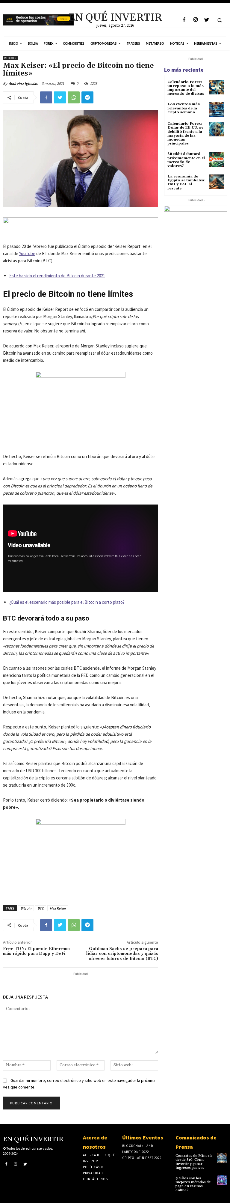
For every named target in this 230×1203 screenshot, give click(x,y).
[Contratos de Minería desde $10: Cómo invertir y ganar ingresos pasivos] (222, 1158)
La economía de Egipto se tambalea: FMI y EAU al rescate (186, 182)
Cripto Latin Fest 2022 (141, 1158)
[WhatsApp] (74, 97)
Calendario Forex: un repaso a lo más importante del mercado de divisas (185, 88)
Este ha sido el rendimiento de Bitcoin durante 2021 (57, 275)
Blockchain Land (137, 1146)
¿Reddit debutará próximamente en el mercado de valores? (186, 160)
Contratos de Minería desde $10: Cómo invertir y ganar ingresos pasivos (193, 1162)
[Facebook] (184, 20)
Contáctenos (95, 1179)
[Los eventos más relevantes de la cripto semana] (216, 109)
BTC (40, 908)
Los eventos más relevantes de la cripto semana (183, 108)
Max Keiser (58, 908)
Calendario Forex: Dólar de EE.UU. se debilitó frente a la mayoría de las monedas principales (185, 133)
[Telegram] (87, 97)
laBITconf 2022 (135, 1152)
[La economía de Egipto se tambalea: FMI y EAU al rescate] (216, 181)
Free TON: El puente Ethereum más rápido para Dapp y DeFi (36, 951)
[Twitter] (206, 20)
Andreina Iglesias (23, 83)
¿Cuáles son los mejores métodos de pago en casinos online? (193, 1184)
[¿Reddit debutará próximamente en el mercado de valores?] (216, 159)
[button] (219, 20)
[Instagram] (195, 20)
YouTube (27, 253)
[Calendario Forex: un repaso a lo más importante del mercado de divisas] (216, 87)
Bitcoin (10, 58)
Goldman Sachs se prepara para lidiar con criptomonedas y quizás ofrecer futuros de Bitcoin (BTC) (122, 954)
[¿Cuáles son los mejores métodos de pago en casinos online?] (222, 1180)
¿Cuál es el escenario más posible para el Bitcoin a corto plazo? (67, 602)
